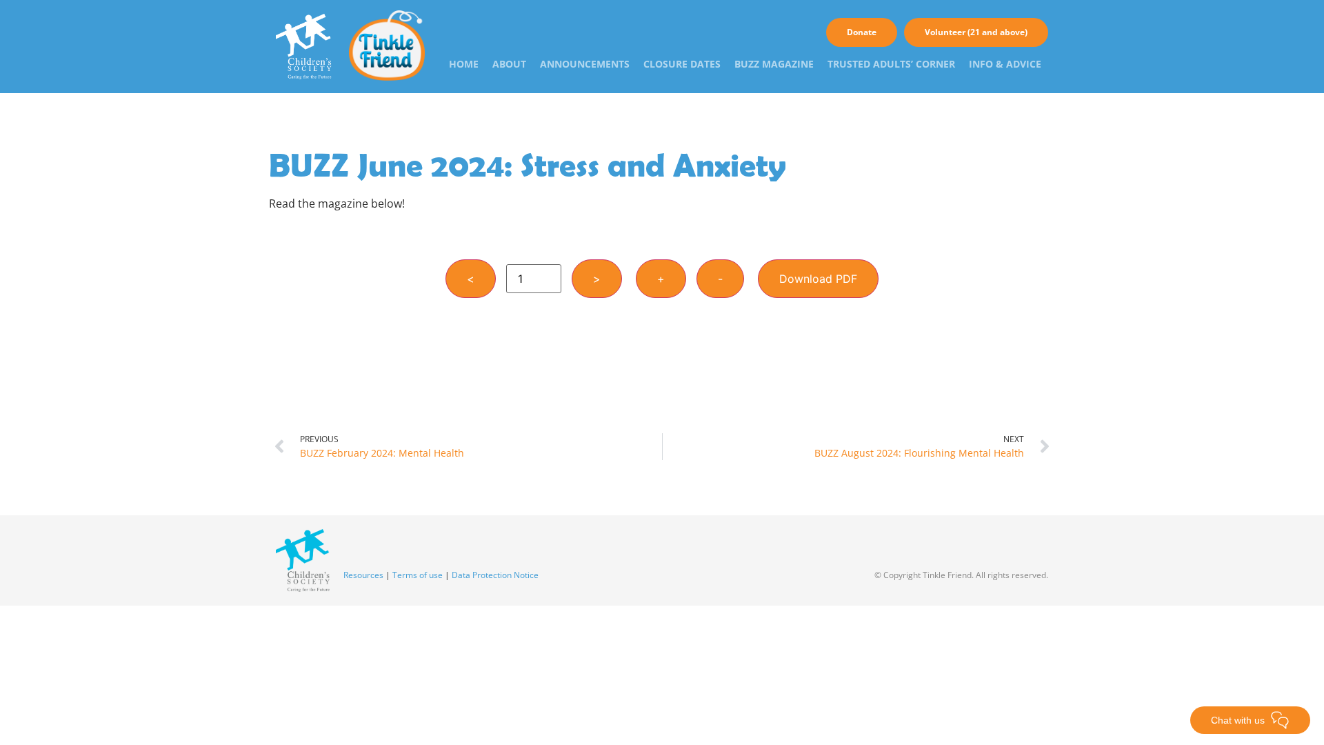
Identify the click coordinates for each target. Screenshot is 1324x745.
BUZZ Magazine (774, 63)
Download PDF (818, 279)
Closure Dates (682, 63)
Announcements (585, 63)
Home (464, 63)
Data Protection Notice (495, 575)
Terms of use (417, 575)
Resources (363, 575)
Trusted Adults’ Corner (891, 63)
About (509, 63)
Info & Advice (1005, 63)
